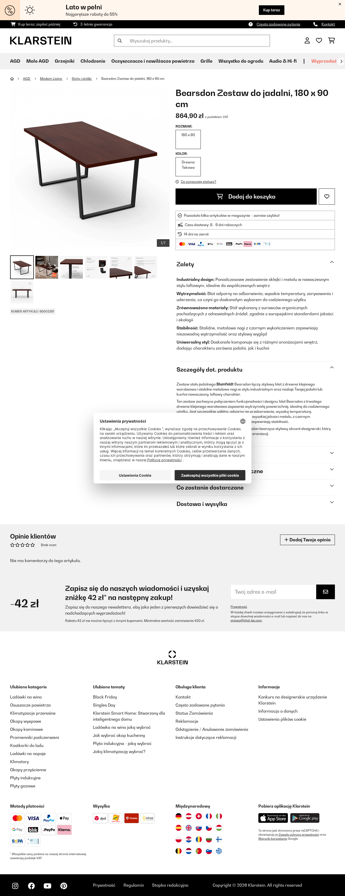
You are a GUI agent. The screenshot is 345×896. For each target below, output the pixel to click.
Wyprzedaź (324, 61)
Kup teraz (271, 10)
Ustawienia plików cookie (282, 719)
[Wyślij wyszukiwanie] (120, 41)
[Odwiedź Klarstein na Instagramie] (15, 885)
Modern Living (51, 79)
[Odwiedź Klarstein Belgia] (179, 851)
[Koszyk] (331, 40)
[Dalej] (341, 61)
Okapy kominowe (26, 729)
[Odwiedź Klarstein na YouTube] (47, 885)
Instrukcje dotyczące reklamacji (206, 737)
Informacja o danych (278, 711)
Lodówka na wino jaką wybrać (122, 727)
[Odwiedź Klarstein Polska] (179, 839)
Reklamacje (187, 721)
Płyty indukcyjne (25, 777)
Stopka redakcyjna (170, 885)
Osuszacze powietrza (30, 705)
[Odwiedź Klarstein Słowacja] (199, 828)
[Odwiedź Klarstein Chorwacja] (189, 839)
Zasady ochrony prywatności (299, 834)
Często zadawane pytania (278, 24)
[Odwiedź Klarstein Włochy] (219, 816)
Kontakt (328, 24)
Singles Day (104, 705)
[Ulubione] (319, 40)
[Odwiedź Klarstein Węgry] (219, 828)
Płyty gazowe (22, 785)
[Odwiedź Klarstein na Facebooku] (31, 885)
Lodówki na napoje (28, 753)
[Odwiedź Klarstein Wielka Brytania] (189, 828)
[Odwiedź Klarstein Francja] (209, 816)
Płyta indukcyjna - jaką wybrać (122, 743)
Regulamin (134, 885)
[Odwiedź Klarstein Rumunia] (199, 839)
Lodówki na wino (26, 696)
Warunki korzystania (272, 838)
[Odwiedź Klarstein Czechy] (209, 828)
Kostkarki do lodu (26, 745)
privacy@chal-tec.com (246, 620)
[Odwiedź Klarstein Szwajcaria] (199, 816)
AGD (27, 79)
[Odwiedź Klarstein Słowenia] (209, 851)
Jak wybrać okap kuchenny (119, 735)
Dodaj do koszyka (251, 196)
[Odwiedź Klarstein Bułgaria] (209, 839)
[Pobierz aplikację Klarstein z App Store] (273, 818)
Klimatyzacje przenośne (33, 713)
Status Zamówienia (194, 713)
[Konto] (307, 40)
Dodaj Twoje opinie (309, 539)
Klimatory (19, 761)
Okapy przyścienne (28, 769)
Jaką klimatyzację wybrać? (119, 751)
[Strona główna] (16, 79)
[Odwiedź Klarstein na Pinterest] (64, 885)
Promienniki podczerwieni (34, 737)
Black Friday (105, 696)
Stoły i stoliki (82, 79)
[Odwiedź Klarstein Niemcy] (179, 816)
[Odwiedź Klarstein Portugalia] (199, 851)
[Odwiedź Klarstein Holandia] (189, 851)
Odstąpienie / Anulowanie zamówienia (212, 729)
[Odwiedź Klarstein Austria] (189, 816)
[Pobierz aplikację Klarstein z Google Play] (305, 818)
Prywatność (239, 607)
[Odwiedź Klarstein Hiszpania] (179, 828)
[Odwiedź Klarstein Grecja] (219, 851)
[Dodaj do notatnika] (327, 196)
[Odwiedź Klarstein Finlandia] (219, 839)
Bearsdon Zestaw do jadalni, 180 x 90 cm (132, 79)
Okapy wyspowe (25, 721)
